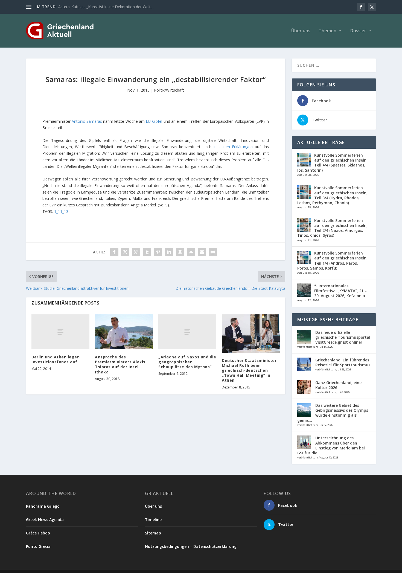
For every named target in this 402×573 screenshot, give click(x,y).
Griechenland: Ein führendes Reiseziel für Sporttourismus (342, 362)
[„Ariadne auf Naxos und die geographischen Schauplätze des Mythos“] (187, 331)
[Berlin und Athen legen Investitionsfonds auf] (60, 331)
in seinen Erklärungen (233, 146)
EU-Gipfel (154, 121)
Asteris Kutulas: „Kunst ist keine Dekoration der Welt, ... (106, 6)
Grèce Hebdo (38, 533)
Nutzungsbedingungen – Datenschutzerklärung (191, 546)
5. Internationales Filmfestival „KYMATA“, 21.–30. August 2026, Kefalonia (340, 290)
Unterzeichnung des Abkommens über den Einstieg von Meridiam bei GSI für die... (331, 445)
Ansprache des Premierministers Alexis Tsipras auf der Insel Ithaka (120, 364)
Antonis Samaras (87, 121)
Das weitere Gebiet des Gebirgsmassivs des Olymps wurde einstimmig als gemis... (332, 413)
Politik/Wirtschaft (169, 90)
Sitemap (153, 533)
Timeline (153, 519)
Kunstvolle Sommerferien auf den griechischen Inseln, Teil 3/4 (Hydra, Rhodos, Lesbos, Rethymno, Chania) (332, 195)
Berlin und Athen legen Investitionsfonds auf (55, 359)
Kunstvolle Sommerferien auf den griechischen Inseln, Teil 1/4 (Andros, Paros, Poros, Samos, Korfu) (332, 260)
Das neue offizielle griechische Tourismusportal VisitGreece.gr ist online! (342, 337)
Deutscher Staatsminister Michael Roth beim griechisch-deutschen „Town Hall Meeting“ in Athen (249, 370)
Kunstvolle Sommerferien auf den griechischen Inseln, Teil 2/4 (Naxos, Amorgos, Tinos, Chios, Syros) (332, 228)
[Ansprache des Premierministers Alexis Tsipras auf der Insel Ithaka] (124, 331)
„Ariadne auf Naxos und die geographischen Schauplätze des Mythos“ (187, 361)
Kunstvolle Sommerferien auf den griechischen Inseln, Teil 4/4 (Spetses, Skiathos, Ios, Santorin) (332, 163)
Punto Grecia (38, 546)
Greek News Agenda (45, 519)
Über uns (300, 31)
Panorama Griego (43, 506)
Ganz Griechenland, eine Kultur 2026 (338, 385)
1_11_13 (61, 211)
